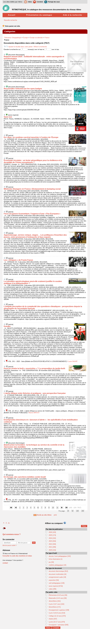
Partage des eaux (54, 2)
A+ (9, 523)
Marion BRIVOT (34, 413)
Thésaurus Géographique (12, 37)
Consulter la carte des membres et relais (17, 556)
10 (53, 507)
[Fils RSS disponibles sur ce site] (35, 515)
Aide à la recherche (72, 15)
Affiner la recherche (40, 47)
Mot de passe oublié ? (10, 545)
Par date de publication (54, 529)
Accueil (11, 15)
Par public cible (51, 592)
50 (72, 511)
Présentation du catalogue (39, 15)
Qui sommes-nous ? (12, 534)
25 (68, 511)
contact (5, 563)
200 (82, 511)
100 (77, 511)
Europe (25, 37)
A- (4, 523)
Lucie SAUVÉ (72, 361)
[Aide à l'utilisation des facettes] (65, 523)
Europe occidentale (36, 37)
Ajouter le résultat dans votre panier (20, 47)
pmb (55, 515)
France (47, 37)
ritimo (30, 2)
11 (57, 507)
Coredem (40, 2)
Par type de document (54, 568)
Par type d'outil (51, 553)
